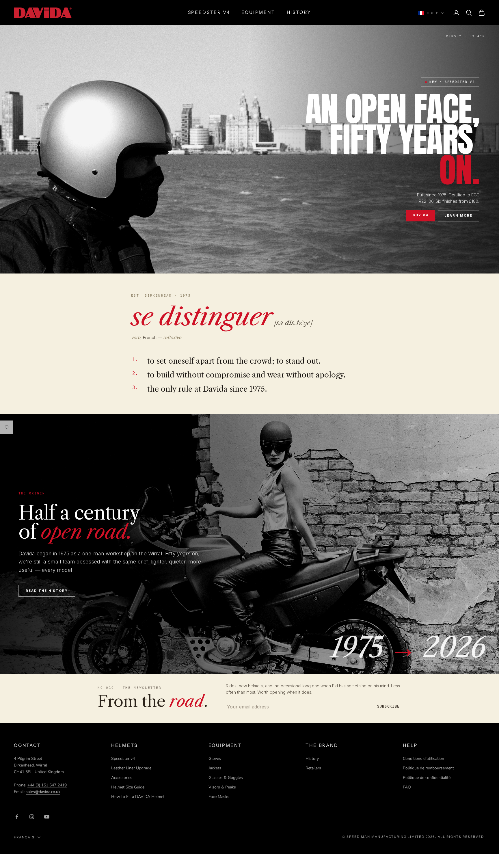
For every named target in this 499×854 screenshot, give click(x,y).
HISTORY (299, 12)
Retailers (313, 768)
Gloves (214, 758)
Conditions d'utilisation (423, 758)
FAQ (407, 787)
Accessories (121, 777)
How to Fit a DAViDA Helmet (138, 796)
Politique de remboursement (428, 768)
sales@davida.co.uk (43, 792)
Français (24, 837)
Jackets (214, 768)
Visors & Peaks (222, 787)
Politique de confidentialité (426, 777)
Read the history (47, 591)
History (312, 758)
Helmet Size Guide (127, 787)
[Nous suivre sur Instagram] (32, 817)
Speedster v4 (123, 758)
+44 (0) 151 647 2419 (47, 785)
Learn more (458, 215)
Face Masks (218, 796)
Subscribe (388, 706)
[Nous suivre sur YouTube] (47, 817)
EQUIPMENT (258, 12)
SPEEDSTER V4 (209, 12)
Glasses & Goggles (225, 777)
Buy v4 (421, 215)
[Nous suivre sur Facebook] (17, 817)
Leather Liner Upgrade (131, 768)
